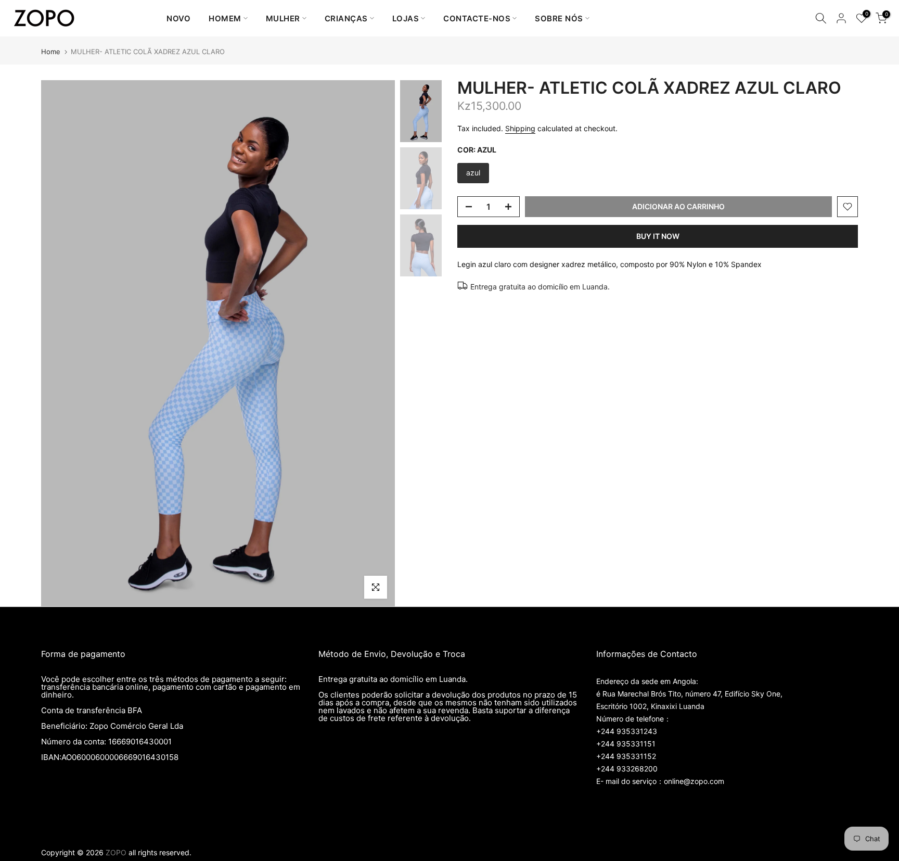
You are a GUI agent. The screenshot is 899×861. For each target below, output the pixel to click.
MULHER (283, 18)
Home (50, 51)
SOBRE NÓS (559, 18)
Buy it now (657, 236)
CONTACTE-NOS (476, 18)
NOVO (178, 18)
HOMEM (225, 18)
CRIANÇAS (346, 18)
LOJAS (405, 18)
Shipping (520, 128)
